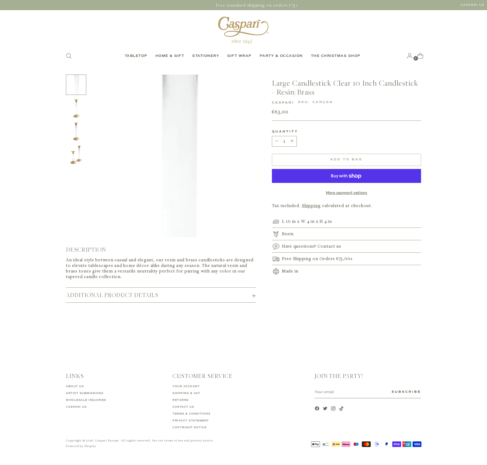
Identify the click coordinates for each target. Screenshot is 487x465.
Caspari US (472, 5)
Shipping (311, 206)
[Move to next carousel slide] (416, 341)
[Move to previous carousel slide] (405, 342)
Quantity (285, 131)
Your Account (186, 386)
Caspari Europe (107, 440)
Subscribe (406, 391)
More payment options (346, 193)
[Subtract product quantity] (292, 141)
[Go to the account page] (408, 56)
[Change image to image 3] (76, 131)
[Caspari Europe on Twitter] (326, 409)
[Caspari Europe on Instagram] (334, 409)
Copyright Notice (189, 427)
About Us (75, 386)
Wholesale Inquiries (86, 400)
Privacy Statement (190, 420)
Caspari (283, 102)
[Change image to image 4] (76, 155)
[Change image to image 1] (76, 85)
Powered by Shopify (81, 446)
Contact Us (183, 407)
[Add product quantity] (276, 141)
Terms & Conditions (191, 413)
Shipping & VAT (186, 393)
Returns (180, 400)
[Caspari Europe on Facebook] (318, 409)
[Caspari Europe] (243, 30)
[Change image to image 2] (76, 108)
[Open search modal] (69, 56)
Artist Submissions (84, 393)
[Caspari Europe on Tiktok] (342, 409)
